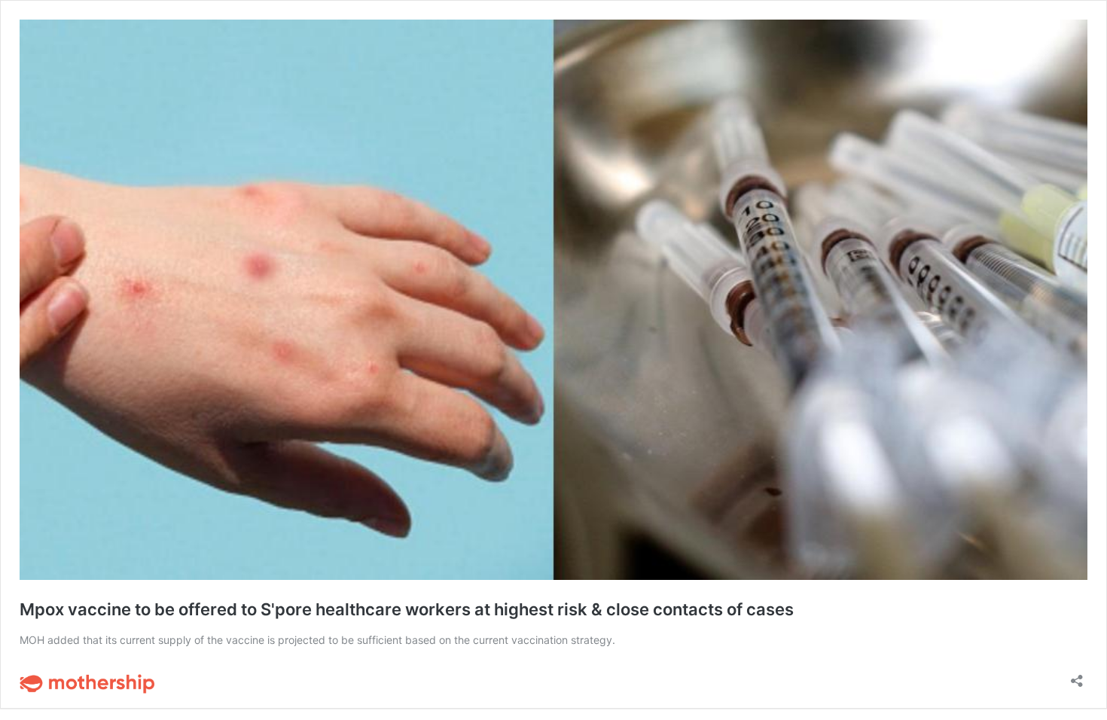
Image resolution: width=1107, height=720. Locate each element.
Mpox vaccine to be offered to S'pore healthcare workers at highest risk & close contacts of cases (407, 609)
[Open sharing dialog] (1076, 676)
